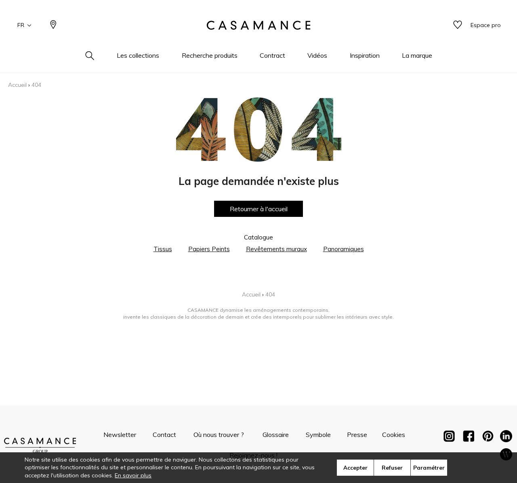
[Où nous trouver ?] (53, 25)
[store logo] (258, 25)
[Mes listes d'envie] (457, 25)
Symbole (318, 434)
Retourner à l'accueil (259, 209)
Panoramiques (343, 249)
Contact (164, 434)
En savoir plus (133, 475)
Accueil (17, 84)
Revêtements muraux (276, 249)
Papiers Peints (209, 249)
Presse (357, 434)
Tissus (162, 249)
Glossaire (276, 434)
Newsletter (119, 434)
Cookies (393, 434)
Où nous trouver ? (218, 434)
